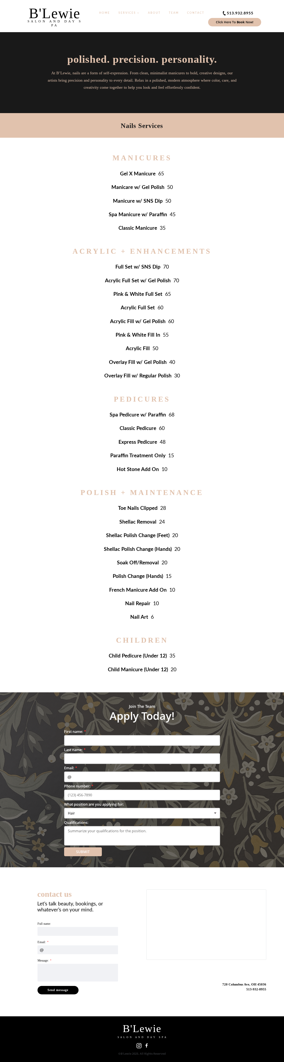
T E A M (173, 13)
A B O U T (154, 13)
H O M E (104, 13)
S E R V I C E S (127, 13)
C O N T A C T (195, 13)
